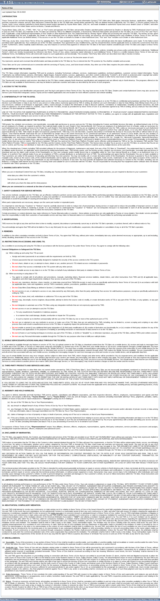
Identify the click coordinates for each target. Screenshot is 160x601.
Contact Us (66, 600)
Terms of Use (154, 600)
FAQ (73, 600)
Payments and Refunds (125, 600)
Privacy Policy (141, 600)
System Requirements (85, 600)
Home (58, 600)
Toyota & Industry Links (105, 600)
